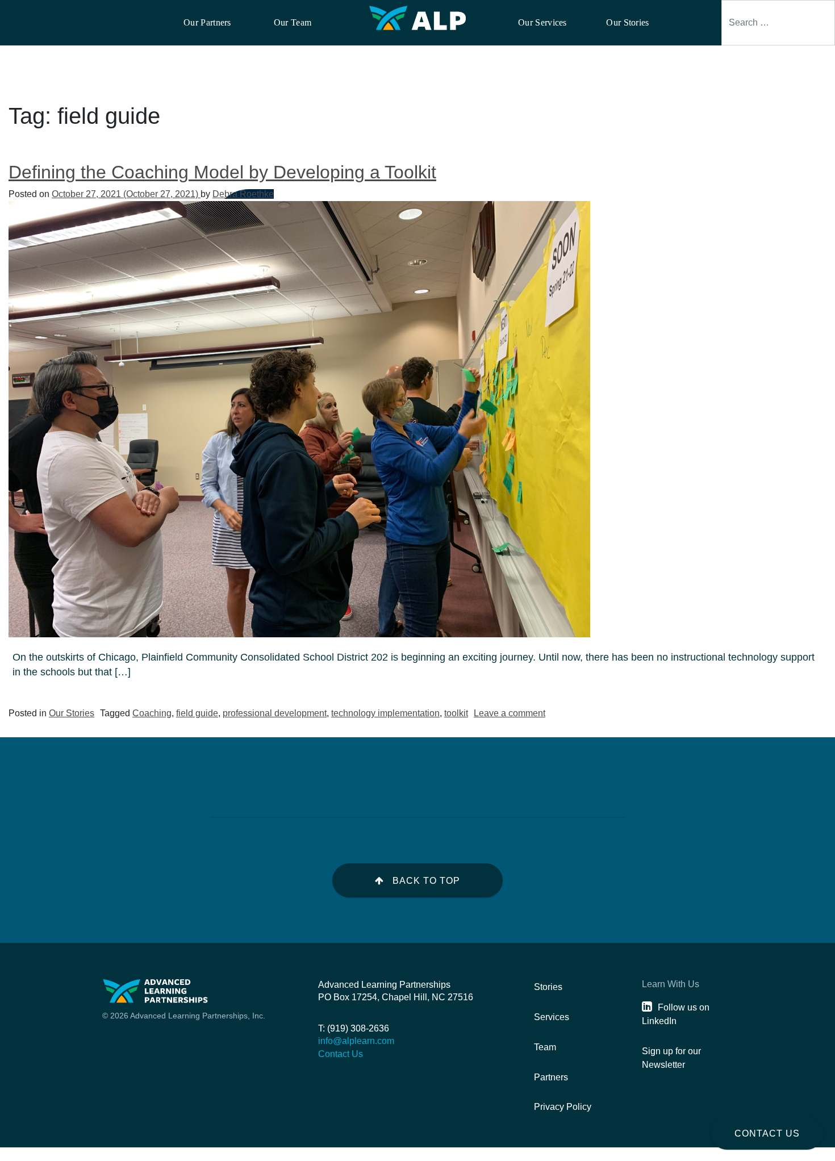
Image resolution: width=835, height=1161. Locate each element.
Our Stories (71, 713)
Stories (548, 987)
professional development (275, 713)
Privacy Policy (562, 1107)
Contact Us (767, 1133)
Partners (551, 1077)
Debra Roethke (243, 194)
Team (545, 1047)
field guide (197, 713)
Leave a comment (509, 713)
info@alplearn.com (356, 1041)
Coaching (152, 713)
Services (551, 1017)
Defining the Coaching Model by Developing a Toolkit (222, 172)
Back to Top (426, 881)
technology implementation (385, 713)
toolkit (456, 713)
